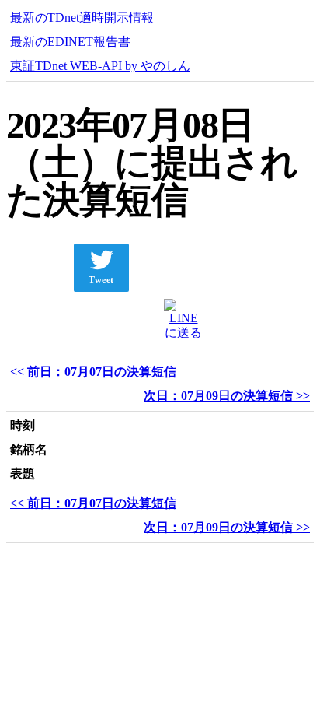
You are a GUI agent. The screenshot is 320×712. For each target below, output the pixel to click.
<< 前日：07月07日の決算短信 (93, 371)
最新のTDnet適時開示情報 (82, 17)
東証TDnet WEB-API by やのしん (100, 65)
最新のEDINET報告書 (70, 41)
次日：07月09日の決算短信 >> (227, 395)
